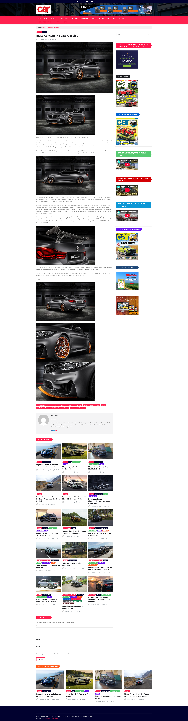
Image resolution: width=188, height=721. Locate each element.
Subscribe (121, 18)
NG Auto (66, 22)
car (63, 405)
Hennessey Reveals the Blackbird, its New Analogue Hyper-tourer (99, 501)
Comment (39, 626)
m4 (47, 407)
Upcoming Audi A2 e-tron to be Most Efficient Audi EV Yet (74, 497)
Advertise (57, 22)
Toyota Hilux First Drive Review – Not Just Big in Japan (74, 532)
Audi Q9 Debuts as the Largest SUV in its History (48, 534)
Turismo (83, 407)
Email (38, 647)
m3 (104, 405)
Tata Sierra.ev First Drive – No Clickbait (48, 566)
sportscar (74, 407)
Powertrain (84, 18)
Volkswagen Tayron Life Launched (71, 564)
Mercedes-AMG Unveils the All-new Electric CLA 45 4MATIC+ (100, 568)
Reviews (54, 18)
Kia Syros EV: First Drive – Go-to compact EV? (99, 534)
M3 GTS (41, 407)
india (98, 405)
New (60, 407)
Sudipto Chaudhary (44, 470)
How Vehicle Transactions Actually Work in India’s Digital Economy (100, 599)
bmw (49, 405)
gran (86, 405)
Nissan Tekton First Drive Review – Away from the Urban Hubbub (48, 499)
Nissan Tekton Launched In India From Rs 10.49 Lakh (46, 600)
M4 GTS (54, 407)
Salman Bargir (94, 538)
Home (39, 18)
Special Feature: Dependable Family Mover (73, 607)
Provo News (46, 718)
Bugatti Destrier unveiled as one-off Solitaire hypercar (47, 465)
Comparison (64, 18)
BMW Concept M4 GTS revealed (50, 27)
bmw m (56, 405)
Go (148, 34)
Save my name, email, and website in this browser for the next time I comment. (60, 654)
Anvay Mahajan (43, 570)
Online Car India (95, 604)
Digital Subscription (44, 22)
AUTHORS (102, 18)
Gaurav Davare (69, 472)
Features (74, 18)
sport (67, 407)
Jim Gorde (41, 39)
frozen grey (78, 405)
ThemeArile (55, 718)
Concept (70, 405)
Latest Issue (111, 18)
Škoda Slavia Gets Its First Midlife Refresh (98, 468)
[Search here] (151, 18)
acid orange (42, 405)
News (46, 18)
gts (92, 405)
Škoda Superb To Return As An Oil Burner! (74, 468)
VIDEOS (94, 18)
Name (38, 639)
